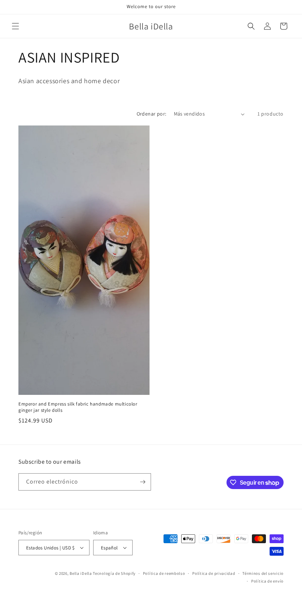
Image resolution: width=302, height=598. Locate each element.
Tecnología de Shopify (114, 573)
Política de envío (267, 581)
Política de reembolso (164, 573)
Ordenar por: (151, 113)
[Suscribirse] (142, 482)
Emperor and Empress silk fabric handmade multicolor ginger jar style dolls (77, 407)
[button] (15, 26)
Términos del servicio (263, 573)
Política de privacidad (213, 573)
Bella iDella (81, 573)
